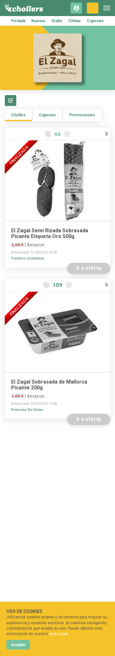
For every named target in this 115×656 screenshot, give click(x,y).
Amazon (35, 244)
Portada (18, 21)
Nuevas (38, 21)
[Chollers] (24, 8)
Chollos (18, 115)
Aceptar (18, 645)
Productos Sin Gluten (27, 410)
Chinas (74, 21)
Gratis (56, 21)
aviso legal (58, 634)
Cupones (95, 21)
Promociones (82, 115)
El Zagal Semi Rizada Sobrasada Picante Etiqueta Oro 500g (49, 233)
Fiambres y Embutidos (27, 258)
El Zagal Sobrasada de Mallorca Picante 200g (49, 385)
